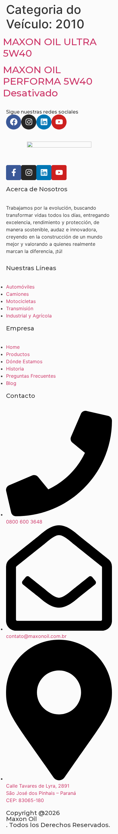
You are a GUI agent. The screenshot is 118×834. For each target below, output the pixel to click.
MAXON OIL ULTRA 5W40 (50, 47)
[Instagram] (28, 122)
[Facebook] (13, 122)
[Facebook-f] (13, 172)
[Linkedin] (43, 122)
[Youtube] (59, 122)
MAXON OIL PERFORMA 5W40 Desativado (48, 81)
